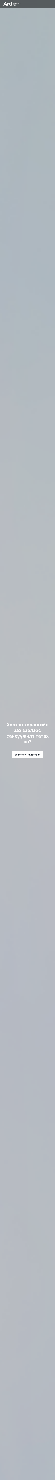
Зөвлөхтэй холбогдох (27, 754)
